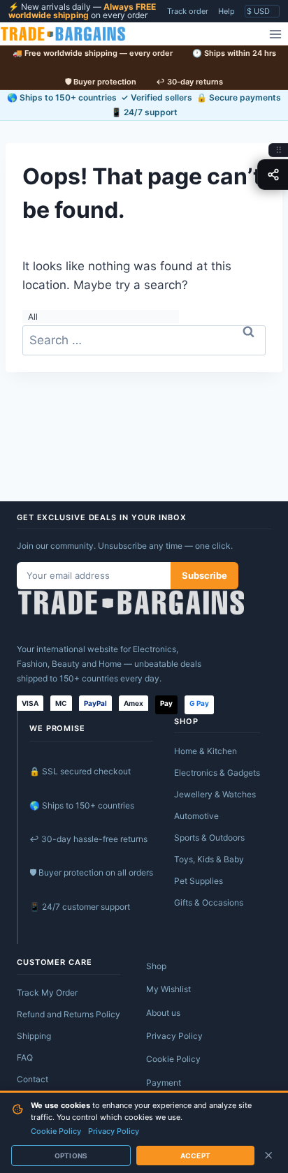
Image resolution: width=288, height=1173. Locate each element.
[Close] (268, 1156)
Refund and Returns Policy (68, 1014)
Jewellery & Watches (215, 794)
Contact (32, 1079)
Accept (195, 1155)
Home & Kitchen (205, 751)
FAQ (25, 1057)
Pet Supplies (198, 881)
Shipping (34, 1036)
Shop (156, 966)
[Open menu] (275, 34)
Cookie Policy (173, 1059)
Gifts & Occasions (208, 902)
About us (163, 1013)
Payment (163, 1082)
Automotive (196, 816)
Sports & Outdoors (209, 837)
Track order (187, 11)
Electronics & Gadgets (217, 772)
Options (71, 1155)
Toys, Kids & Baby (209, 859)
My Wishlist (168, 989)
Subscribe (204, 575)
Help (226, 11)
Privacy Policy (174, 1036)
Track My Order (47, 992)
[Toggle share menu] (272, 174)
